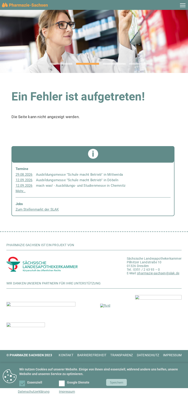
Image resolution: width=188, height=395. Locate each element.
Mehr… (21, 191)
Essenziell (35, 382)
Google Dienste (78, 382)
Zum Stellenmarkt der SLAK (37, 209)
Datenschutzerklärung (34, 391)
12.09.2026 (24, 180)
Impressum (67, 391)
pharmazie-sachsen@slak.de (158, 273)
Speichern (116, 382)
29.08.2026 (24, 174)
